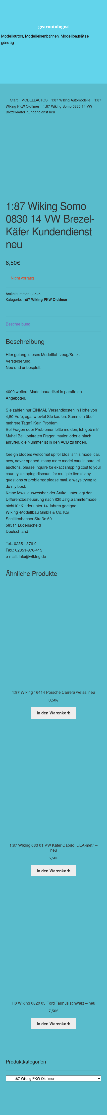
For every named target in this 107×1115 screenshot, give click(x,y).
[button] (53, 58)
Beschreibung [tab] (18, 324)
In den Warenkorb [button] (53, 713)
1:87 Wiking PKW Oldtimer (45, 299)
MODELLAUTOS (34, 99)
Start (14, 99)
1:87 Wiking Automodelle (70, 99)
